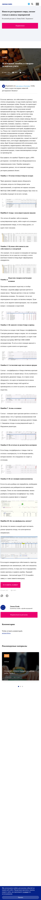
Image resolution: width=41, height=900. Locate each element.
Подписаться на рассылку (19, 615)
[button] (18, 686)
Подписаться (20, 26)
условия (25, 892)
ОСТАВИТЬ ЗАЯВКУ (10, 585)
